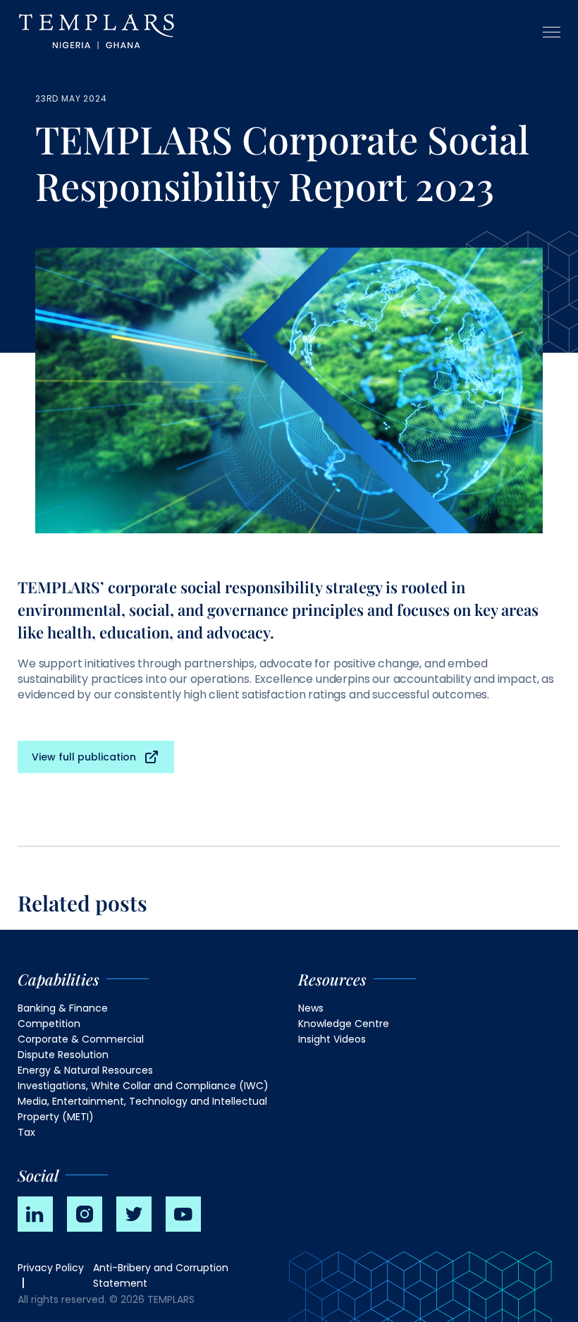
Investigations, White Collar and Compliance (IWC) (143, 1086)
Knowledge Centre (343, 1024)
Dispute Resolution (63, 1055)
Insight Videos (332, 1039)
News (311, 1008)
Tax (26, 1132)
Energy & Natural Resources (85, 1070)
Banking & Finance (63, 1008)
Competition (49, 1024)
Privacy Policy (51, 1268)
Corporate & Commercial (81, 1039)
